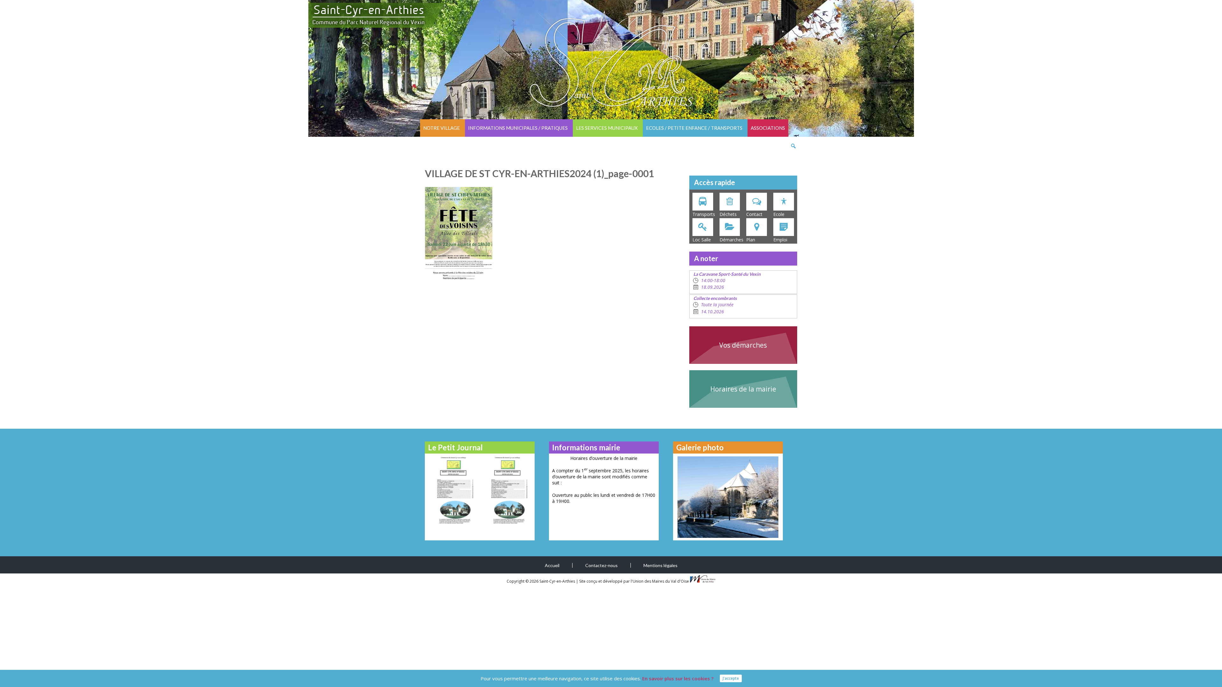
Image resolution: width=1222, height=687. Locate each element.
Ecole (778, 214)
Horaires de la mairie (743, 389)
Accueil (552, 565)
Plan (750, 240)
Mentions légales (660, 565)
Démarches (731, 240)
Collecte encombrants (715, 298)
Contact (754, 214)
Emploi (780, 240)
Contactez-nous (601, 565)
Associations (768, 128)
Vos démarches (743, 345)
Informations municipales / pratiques (518, 128)
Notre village (441, 128)
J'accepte (731, 678)
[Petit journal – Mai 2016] (452, 490)
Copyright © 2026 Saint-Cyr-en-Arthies (541, 581)
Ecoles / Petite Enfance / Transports (694, 128)
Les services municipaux (607, 128)
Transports (703, 214)
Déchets (728, 214)
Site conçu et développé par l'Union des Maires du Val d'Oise (634, 581)
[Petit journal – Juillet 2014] (506, 490)
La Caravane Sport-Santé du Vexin (727, 274)
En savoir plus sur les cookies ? (677, 678)
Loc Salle (701, 240)
